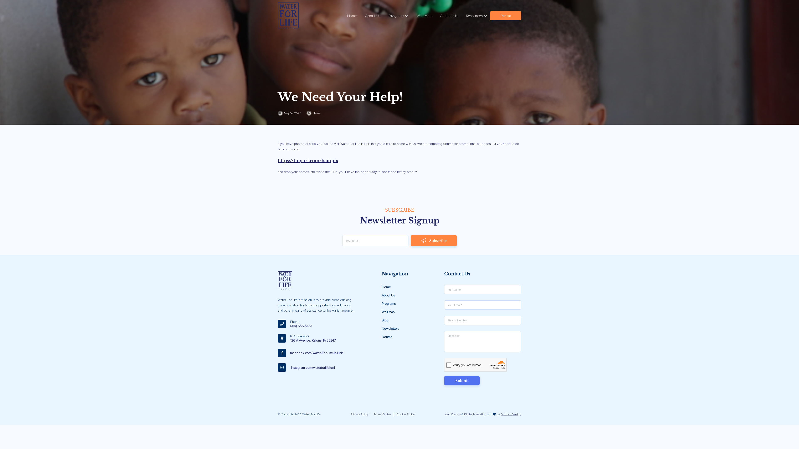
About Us (372, 16)
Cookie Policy (405, 414)
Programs (396, 16)
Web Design (453, 414)
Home (352, 16)
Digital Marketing (475, 414)
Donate (505, 16)
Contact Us (449, 16)
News (316, 113)
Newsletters (391, 329)
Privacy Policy (359, 414)
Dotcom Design (511, 414)
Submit (462, 381)
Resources (474, 16)
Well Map (424, 16)
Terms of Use (382, 414)
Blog (385, 320)
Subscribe (438, 241)
